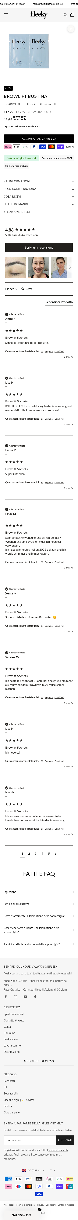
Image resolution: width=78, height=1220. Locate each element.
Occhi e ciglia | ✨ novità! (19, 1099)
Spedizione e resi (13, 1014)
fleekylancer (11, 1039)
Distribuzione (12, 1051)
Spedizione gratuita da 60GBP (57, 158)
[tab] (59, 302)
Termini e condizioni (25, 1205)
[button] (15, 267)
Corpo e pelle (12, 1112)
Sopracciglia (11, 1093)
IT (51, 1170)
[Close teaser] (40, 1209)
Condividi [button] (59, 351)
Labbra (8, 1106)
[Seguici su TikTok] (35, 997)
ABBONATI (65, 1140)
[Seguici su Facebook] (6, 997)
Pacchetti (9, 1081)
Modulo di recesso (39, 1061)
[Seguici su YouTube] (25, 997)
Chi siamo (9, 1033)
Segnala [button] (49, 351)
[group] (39, 230)
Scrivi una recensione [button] (39, 247)
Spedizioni (51, 1205)
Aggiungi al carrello (39, 138)
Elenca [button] (10, 288)
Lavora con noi (12, 1045)
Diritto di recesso (66, 1205)
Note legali (9, 1205)
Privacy (40, 1205)
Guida (7, 1026)
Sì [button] (42, 351)
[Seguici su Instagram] (15, 997)
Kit (5, 1087)
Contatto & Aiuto (14, 1020)
